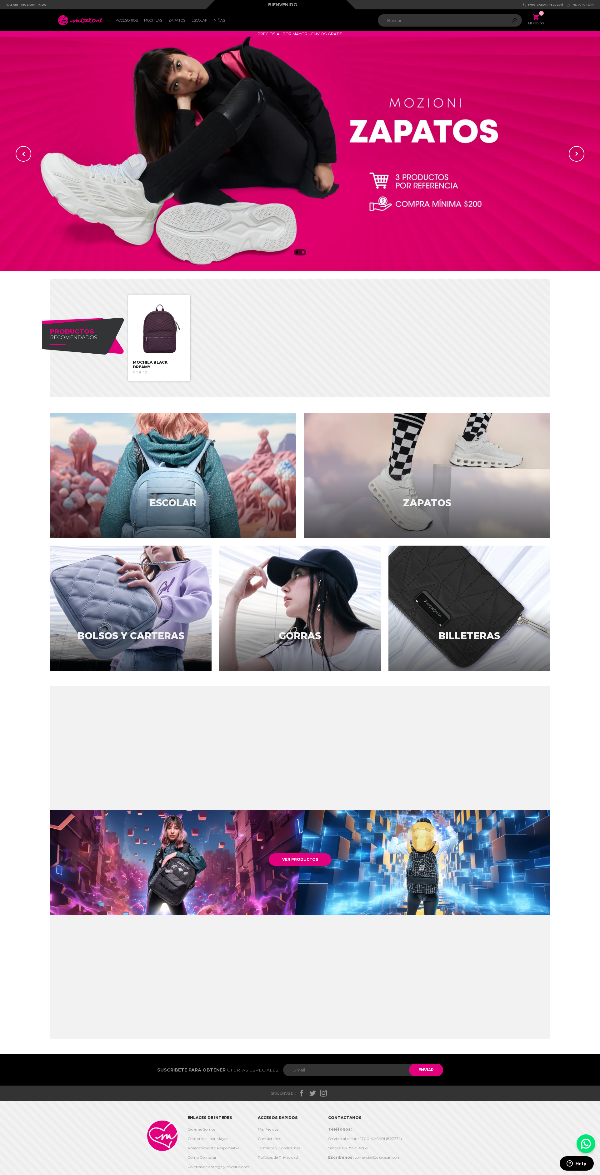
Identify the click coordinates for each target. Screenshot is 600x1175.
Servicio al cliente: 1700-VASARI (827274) (365, 1138)
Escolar (200, 20)
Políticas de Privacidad (278, 1157)
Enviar (426, 1069)
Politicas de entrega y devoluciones (218, 1166)
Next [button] (576, 154)
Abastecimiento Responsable (213, 1148)
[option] (300, 154)
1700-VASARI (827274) (542, 5)
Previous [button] (23, 154)
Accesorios (127, 20)
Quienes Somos (201, 1129)
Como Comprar (202, 1157)
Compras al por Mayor (208, 1138)
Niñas (219, 20)
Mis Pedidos (268, 1129)
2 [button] (303, 252)
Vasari (12, 4)
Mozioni (28, 4)
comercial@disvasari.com (364, 1157)
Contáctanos (269, 1138)
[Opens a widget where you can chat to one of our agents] (576, 1164)
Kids (42, 4)
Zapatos (176, 20)
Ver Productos (300, 859)
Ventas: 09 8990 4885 (348, 1148)
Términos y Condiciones (279, 1148)
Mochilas (153, 20)
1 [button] (297, 252)
